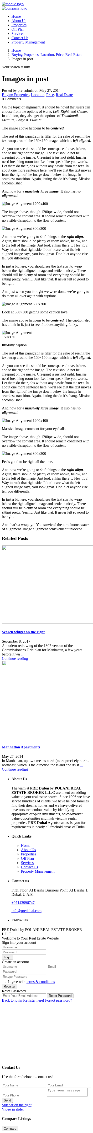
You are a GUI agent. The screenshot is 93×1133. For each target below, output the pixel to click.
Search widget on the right (23, 632)
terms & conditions (40, 982)
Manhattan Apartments (21, 747)
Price (59, 55)
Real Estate (73, 55)
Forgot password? (58, 1000)
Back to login (12, 1000)
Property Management (28, 42)
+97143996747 (23, 903)
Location (47, 55)
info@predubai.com (26, 911)
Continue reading (15, 658)
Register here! (33, 1000)
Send (7, 1100)
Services (17, 34)
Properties (18, 25)
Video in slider (13, 1109)
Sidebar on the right (16, 1105)
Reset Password (60, 996)
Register (9, 986)
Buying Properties (25, 55)
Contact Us (19, 38)
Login (7, 957)
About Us (18, 21)
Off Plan (17, 29)
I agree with (31, 982)
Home (16, 16)
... (22, 654)
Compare (10, 1128)
